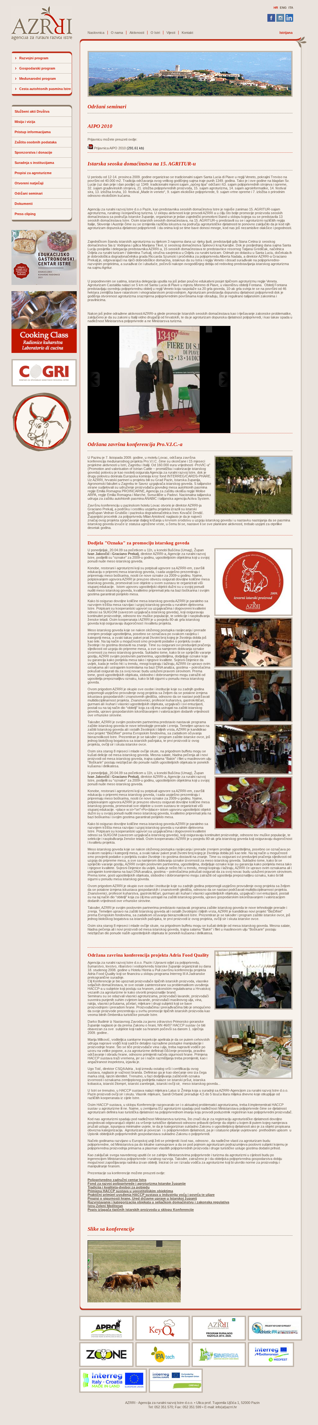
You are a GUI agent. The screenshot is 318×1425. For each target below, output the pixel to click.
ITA (290, 7)
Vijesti (170, 32)
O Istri (155, 32)
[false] (159, 379)
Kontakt (187, 32)
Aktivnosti (136, 32)
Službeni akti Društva (32, 111)
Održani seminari (29, 193)
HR (276, 7)
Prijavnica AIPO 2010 (109, 148)
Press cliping (25, 214)
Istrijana (286, 32)
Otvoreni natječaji (29, 183)
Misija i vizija (25, 122)
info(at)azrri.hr (226, 1407)
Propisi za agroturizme (33, 173)
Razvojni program (33, 58)
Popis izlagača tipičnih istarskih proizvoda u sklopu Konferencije (141, 1209)
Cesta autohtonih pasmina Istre (45, 89)
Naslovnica (96, 32)
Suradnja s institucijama (34, 163)
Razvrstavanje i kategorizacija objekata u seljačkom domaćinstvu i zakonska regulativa (158, 1202)
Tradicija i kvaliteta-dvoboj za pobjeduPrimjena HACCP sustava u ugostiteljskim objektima (130, 1189)
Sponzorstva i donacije (33, 152)
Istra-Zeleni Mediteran (105, 1206)
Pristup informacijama (33, 132)
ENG (283, 7)
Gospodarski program (37, 68)
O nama (117, 32)
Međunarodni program (37, 78)
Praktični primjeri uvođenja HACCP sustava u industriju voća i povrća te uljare (151, 1195)
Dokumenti (24, 203)
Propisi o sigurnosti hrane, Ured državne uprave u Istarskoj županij (142, 1198)
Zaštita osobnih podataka (36, 142)
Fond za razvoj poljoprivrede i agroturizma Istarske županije (137, 1183)
